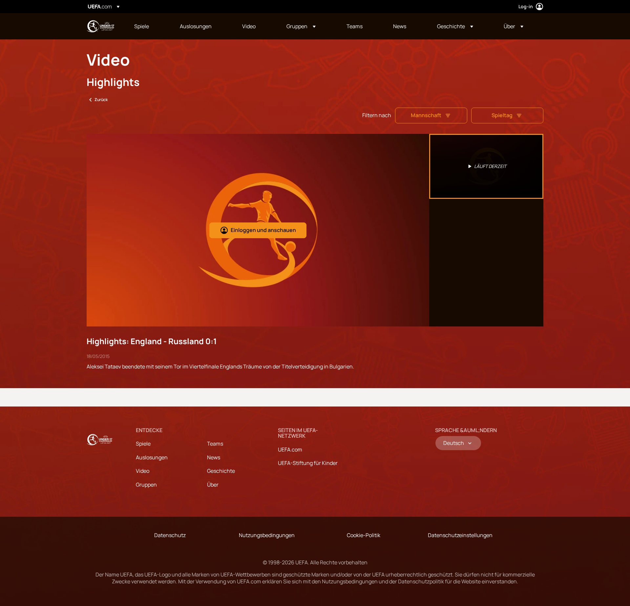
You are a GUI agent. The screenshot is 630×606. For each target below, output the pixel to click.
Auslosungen (152, 457)
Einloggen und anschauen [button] (263, 230)
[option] (486, 166)
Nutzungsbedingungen (267, 535)
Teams (215, 443)
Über (213, 484)
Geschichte (221, 470)
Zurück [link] (101, 99)
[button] (301, 26)
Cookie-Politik (363, 535)
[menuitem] (149, 26)
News (213, 457)
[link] (141, 26)
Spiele (143, 443)
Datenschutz (170, 535)
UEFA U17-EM (100, 26)
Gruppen (146, 484)
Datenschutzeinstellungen (460, 535)
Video (142, 470)
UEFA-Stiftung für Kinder (308, 463)
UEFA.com (290, 449)
